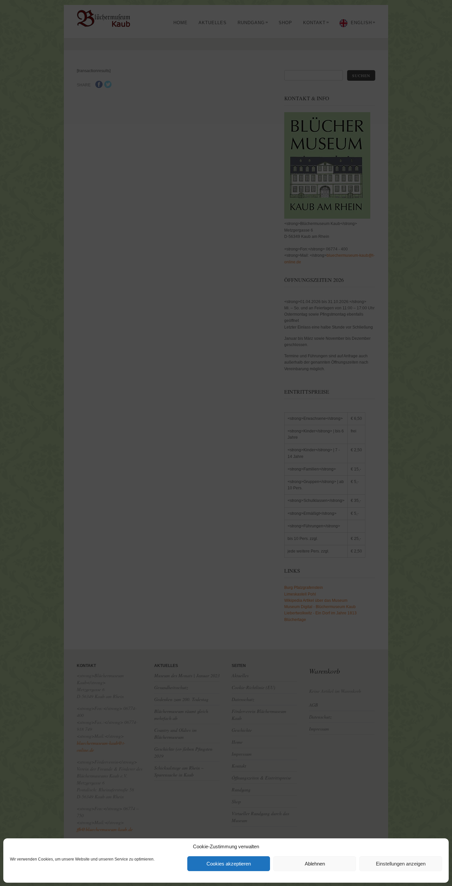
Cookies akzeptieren (228, 863)
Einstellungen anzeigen (401, 863)
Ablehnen (315, 863)
